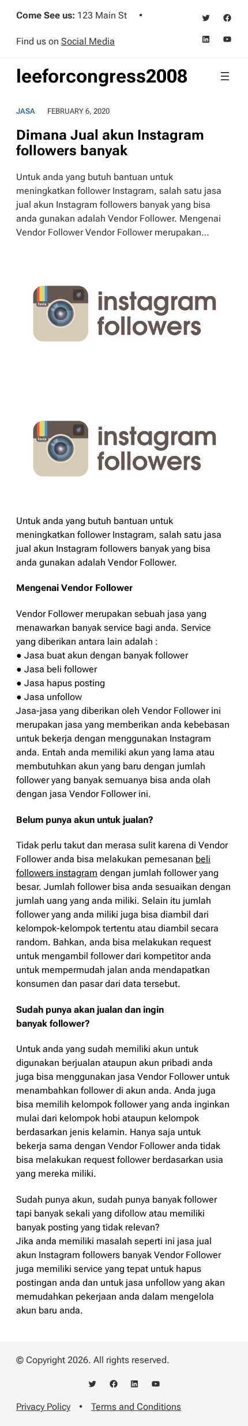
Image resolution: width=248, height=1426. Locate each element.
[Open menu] (225, 76)
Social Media (88, 41)
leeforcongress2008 (101, 76)
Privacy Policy (43, 1406)
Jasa (25, 111)
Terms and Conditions (136, 1406)
